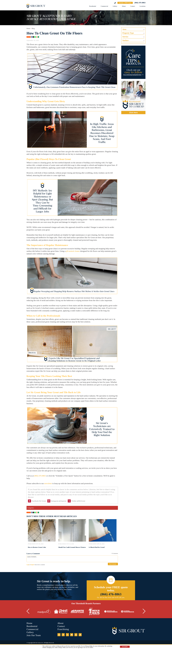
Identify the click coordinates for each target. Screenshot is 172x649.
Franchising (63, 629)
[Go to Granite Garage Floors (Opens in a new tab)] (77, 611)
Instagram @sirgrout (58, 501)
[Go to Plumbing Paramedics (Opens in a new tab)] (127, 611)
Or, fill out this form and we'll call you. (111, 597)
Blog (33, 28)
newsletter (48, 483)
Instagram (58, 634)
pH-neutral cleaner (73, 251)
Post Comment (112, 564)
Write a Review (115, 3)
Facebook (31, 37)
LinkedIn (75, 634)
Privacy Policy (89, 646)
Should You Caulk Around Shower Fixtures (72, 547)
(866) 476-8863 (139, 3)
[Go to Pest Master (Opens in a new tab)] (61, 611)
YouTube (71, 634)
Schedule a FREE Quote (125, 3)
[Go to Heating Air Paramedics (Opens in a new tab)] (111, 611)
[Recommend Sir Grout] (133, 97)
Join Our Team (34, 635)
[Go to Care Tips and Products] (133, 62)
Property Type (128, 33)
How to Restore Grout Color (37, 547)
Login (28, 564)
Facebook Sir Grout (39, 501)
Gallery (115, 6)
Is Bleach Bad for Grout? (97, 547)
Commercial (104, 6)
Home (28, 28)
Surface (125, 40)
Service (125, 37)
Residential (92, 6)
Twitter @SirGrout (78, 501)
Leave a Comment (33, 553)
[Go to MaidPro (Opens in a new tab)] (44, 611)
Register (32, 564)
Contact (132, 6)
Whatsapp (35, 37)
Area (124, 29)
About (124, 6)
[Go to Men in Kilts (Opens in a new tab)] (94, 611)
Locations (142, 6)
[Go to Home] (41, 5)
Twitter (33, 37)
